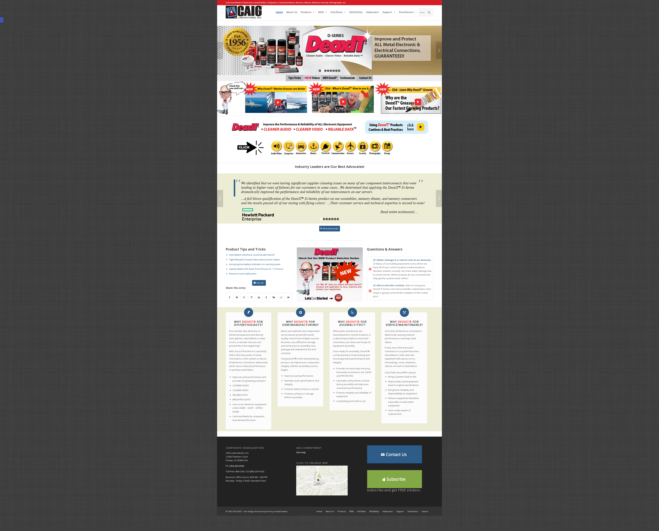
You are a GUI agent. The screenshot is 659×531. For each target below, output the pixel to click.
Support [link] (387, 12)
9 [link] (342, 79)
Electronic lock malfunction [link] (243, 273)
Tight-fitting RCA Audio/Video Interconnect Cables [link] (254, 259)
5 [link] (331, 71)
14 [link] (365, 78)
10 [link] (325, 78)
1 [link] (320, 71)
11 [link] (330, 78)
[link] (1, 20)
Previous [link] (220, 50)
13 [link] (360, 78)
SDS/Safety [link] (356, 12)
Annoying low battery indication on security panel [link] (254, 264)
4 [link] (328, 71)
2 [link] (322, 71)
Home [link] (279, 12)
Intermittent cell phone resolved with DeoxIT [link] (252, 254)
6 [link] (333, 71)
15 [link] (370, 78)
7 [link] (336, 71)
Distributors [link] (406, 12)
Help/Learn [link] (372, 12)
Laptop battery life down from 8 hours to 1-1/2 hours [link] (256, 268)
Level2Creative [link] (280, 511)
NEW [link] (321, 12)
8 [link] (339, 71)
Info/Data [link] (336, 12)
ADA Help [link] (301, 452)
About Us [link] (291, 12)
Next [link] (439, 50)
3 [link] (325, 71)
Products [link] (306, 12)
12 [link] (336, 78)
